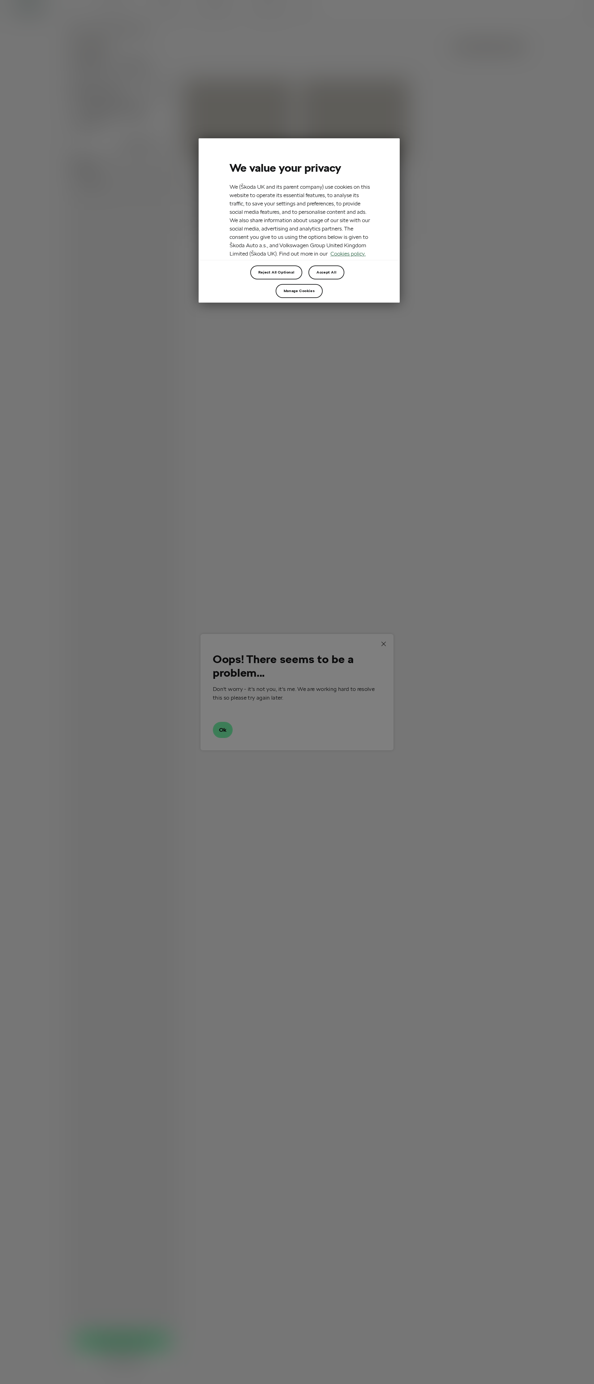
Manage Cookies (299, 290)
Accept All (326, 272)
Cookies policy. (348, 253)
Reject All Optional (276, 272)
